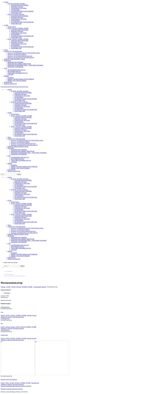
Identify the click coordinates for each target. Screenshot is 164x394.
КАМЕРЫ (14, 165)
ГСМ (9, 156)
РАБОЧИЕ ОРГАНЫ (20, 94)
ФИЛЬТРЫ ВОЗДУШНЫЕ (19, 149)
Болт (2, 323)
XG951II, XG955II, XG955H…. (20, 102)
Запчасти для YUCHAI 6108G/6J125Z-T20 (23, 143)
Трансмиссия (35, 383)
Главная (3, 287)
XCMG (10, 112)
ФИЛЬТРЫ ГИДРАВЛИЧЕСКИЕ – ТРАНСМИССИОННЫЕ (29, 153)
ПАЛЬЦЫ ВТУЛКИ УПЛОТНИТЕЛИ (25, 109)
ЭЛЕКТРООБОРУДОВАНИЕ (23, 92)
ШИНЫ (10, 163)
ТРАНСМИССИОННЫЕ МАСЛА (21, 160)
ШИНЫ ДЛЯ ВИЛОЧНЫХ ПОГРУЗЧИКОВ (24, 166)
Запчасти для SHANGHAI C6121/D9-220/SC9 (24, 145)
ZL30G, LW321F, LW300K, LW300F (21, 116)
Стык (2, 312)
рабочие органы (31, 315)
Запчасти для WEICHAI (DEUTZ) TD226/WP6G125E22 (27, 140)
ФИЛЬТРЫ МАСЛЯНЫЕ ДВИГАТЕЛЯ (22, 151)
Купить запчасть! (5, 290)
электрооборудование (39, 287)
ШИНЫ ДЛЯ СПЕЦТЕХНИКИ (20, 168)
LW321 (3, 315)
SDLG (9, 137)
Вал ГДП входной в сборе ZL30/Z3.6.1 (9, 379)
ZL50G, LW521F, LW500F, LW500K (21, 126)
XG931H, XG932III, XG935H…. (20, 91)
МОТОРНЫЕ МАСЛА (17, 159)
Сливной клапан (4, 335)
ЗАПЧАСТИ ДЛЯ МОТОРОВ (16, 139)
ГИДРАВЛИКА (18, 97)
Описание (7, 293)
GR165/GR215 (15, 114)
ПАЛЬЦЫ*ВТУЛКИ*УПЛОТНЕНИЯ (25, 99)
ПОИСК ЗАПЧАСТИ (14, 171)
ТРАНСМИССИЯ (19, 100)
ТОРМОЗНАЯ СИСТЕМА (22, 95)
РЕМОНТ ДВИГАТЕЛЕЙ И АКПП (18, 146)
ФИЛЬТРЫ (11, 148)
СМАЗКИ (14, 162)
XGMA (10, 89)
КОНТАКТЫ (11, 169)
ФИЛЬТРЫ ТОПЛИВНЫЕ (19, 154)
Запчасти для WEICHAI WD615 (20, 142)
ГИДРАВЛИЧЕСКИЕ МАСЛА (20, 157)
